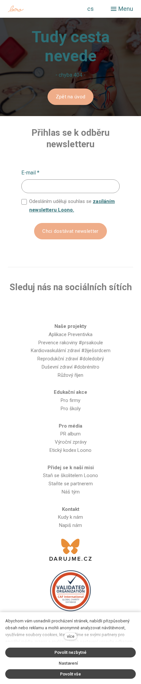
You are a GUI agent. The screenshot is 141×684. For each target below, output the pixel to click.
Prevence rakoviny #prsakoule (70, 343)
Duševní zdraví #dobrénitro (70, 367)
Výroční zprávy (71, 442)
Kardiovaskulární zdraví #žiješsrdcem (71, 350)
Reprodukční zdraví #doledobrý (70, 359)
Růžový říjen (70, 375)
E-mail (30, 173)
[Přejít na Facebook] (38, 308)
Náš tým (71, 492)
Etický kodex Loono (70, 450)
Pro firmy (70, 400)
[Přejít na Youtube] (81, 308)
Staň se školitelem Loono (70, 475)
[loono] (36, 9)
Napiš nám (70, 525)
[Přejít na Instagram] (60, 308)
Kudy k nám (70, 517)
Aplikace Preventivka (70, 334)
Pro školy (71, 409)
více (70, 636)
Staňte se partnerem (71, 484)
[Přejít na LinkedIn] (102, 308)
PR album (70, 434)
